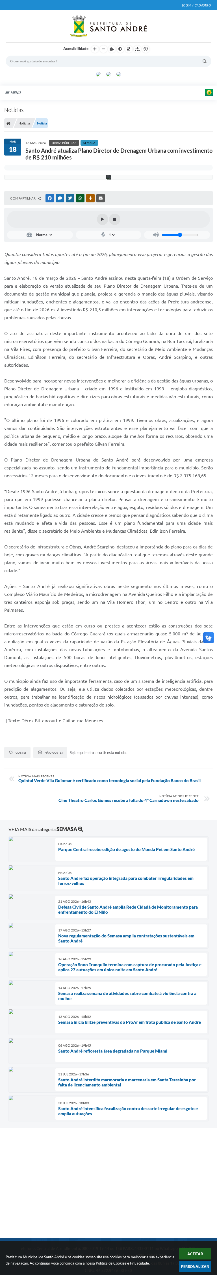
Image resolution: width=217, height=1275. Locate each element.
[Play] (102, 219)
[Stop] (114, 219)
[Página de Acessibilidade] (145, 49)
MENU (15, 93)
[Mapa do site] (137, 49)
